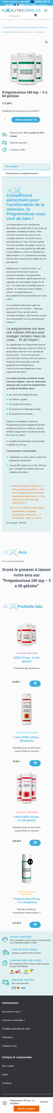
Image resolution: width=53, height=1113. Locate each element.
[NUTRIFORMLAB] (22, 10)
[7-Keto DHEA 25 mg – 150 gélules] (26, 709)
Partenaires (7, 1037)
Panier (5, 1074)
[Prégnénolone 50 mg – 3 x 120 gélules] (26, 868)
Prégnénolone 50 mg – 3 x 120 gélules (26, 900)
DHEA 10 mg (32, 653)
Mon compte (8, 1066)
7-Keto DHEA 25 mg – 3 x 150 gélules (26, 818)
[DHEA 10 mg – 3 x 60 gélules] (26, 629)
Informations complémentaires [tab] (22, 173)
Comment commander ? (13, 1020)
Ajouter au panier (24, 119)
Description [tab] (12, 166)
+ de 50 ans (21, 653)
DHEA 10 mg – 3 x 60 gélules (26, 659)
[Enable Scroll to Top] (47, 1107)
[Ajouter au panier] (35, 684)
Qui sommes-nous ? (11, 1011)
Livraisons (7, 1083)
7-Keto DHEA (32, 733)
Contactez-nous (9, 1046)
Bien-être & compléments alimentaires (23, 27)
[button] (46, 42)
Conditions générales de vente (16, 1029)
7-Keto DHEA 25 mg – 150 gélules (26, 738)
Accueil (5, 27)
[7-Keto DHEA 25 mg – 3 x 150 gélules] (26, 788)
